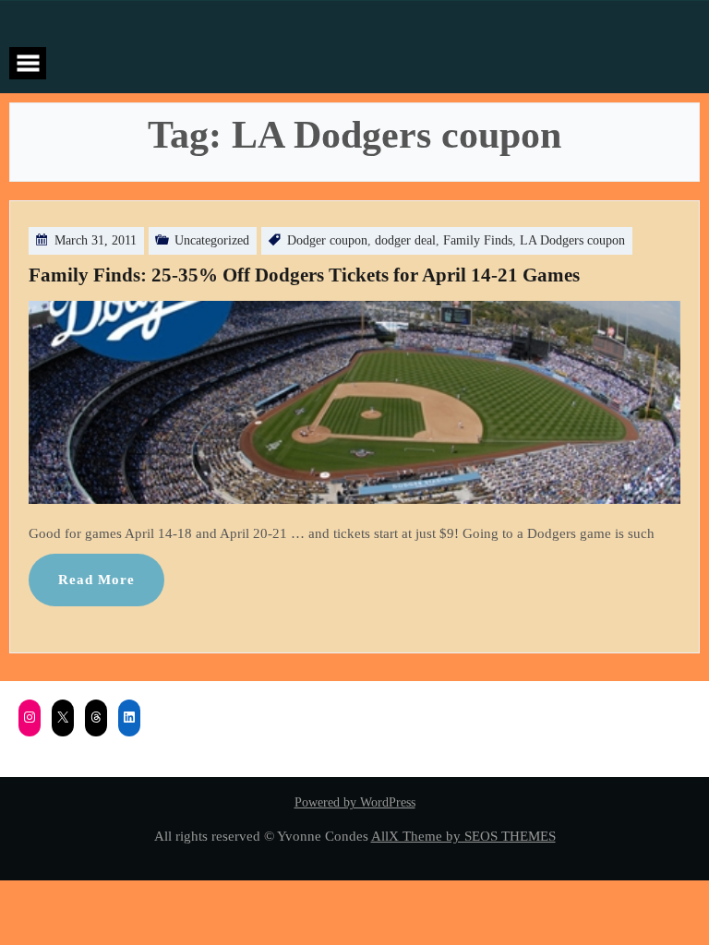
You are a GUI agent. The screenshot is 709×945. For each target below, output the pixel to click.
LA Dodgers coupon (572, 240)
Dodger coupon (327, 240)
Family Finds (477, 240)
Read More (96, 579)
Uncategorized (211, 240)
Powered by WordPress (354, 802)
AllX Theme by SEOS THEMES (463, 835)
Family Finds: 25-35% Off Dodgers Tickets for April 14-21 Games (304, 275)
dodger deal (405, 240)
